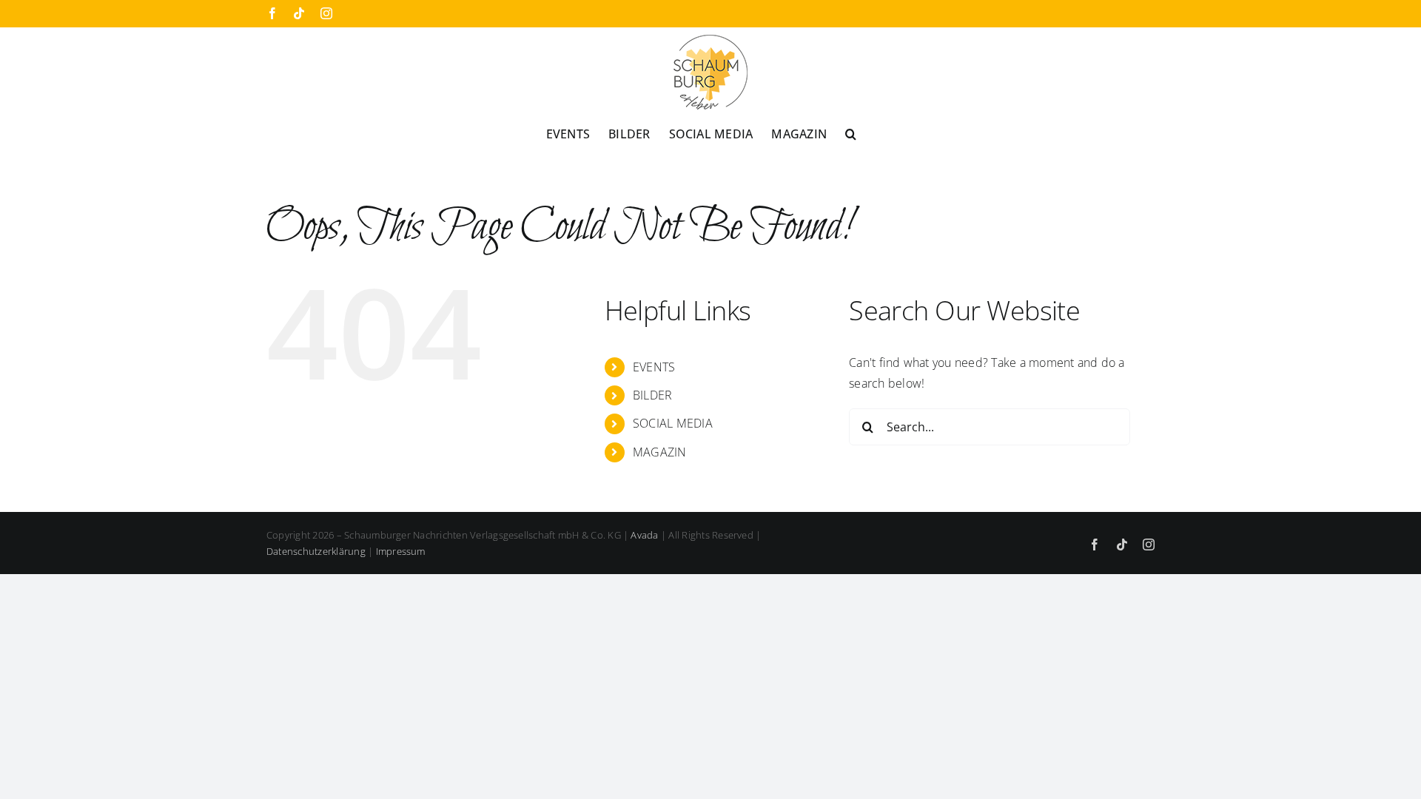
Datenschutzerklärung (316, 551)
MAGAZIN (660, 452)
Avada (644, 535)
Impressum (401, 551)
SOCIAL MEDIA (673, 423)
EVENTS (654, 367)
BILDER (652, 395)
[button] (850, 132)
